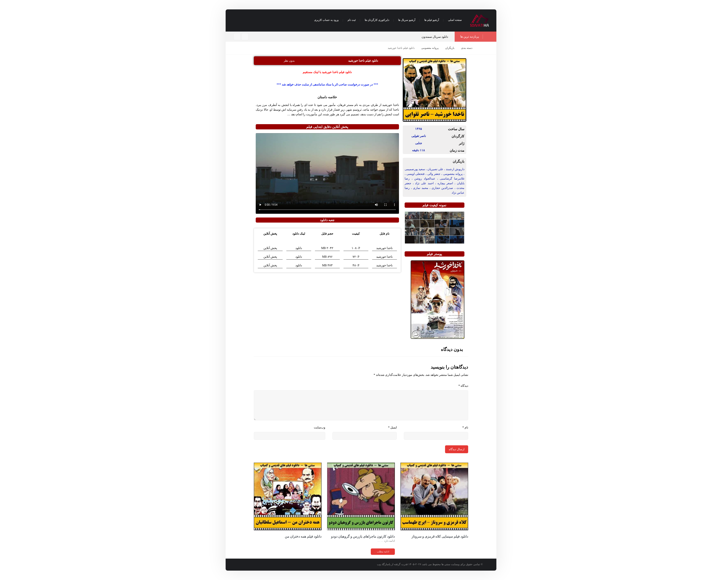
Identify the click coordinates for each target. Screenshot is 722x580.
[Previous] (332, 37)
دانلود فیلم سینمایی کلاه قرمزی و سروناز (440, 536)
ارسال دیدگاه (456, 449)
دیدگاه (463, 385)
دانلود (298, 248)
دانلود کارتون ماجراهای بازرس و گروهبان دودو (363, 536)
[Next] (336, 37)
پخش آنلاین (270, 248)
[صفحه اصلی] (480, 48)
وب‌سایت (319, 427)
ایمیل (392, 427)
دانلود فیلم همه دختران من (303, 536)
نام (465, 427)
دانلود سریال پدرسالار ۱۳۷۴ (431, 36)
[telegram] (237, 36)
